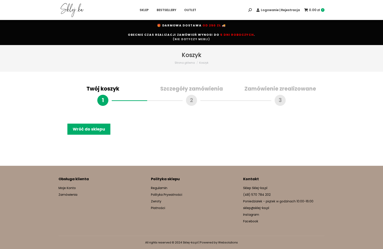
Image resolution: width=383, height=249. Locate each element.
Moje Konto (67, 188)
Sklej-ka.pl (190, 242)
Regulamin (159, 188)
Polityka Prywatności (166, 194)
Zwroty (156, 201)
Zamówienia (68, 194)
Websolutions (228, 242)
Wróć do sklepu (89, 129)
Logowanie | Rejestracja (280, 10)
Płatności (158, 208)
